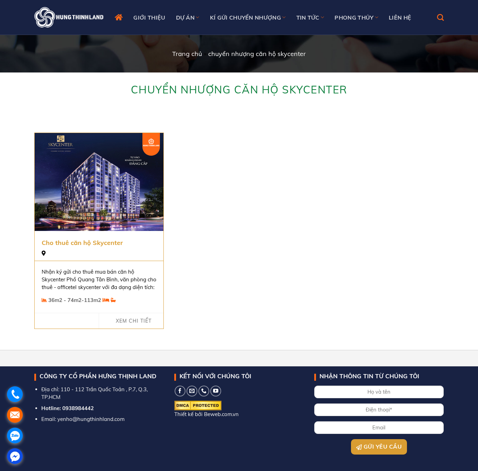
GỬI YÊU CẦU (382, 446)
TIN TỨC (307, 17)
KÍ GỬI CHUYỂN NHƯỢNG (245, 17)
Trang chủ (187, 54)
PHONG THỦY (354, 17)
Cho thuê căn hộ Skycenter (82, 243)
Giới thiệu (149, 17)
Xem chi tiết (134, 321)
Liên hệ (400, 17)
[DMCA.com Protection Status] (198, 405)
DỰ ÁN (185, 17)
